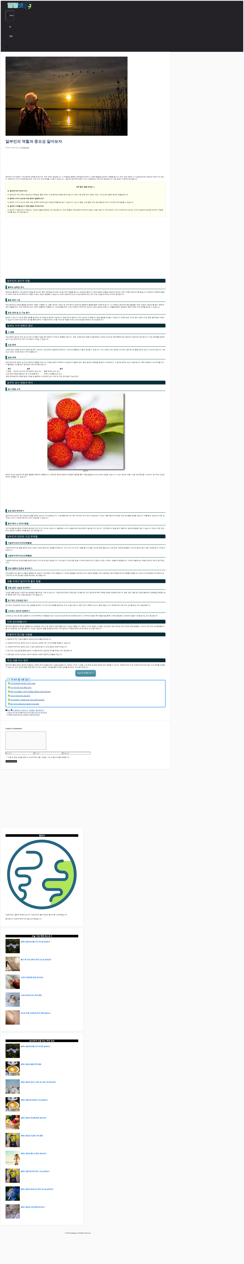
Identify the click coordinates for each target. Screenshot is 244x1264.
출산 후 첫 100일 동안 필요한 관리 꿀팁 (24, 704)
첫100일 (32, 710)
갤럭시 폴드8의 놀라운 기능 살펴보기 (34, 1100)
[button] (7, 47)
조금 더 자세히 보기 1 (85, 673)
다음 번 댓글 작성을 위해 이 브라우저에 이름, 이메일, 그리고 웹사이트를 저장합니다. (39, 757)
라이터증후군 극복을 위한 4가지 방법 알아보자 (27, 700)
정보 (11, 36)
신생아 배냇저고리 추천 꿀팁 (31, 995)
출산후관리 (40, 710)
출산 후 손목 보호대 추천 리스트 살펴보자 (36, 959)
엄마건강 (25, 710)
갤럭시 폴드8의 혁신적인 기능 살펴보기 (35, 1171)
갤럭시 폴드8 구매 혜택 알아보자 (33, 1207)
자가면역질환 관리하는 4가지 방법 (22, 683)
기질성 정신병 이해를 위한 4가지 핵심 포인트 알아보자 (27, 712)
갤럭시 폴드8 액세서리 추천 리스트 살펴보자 (37, 1189)
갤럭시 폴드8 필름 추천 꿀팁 (31, 1064)
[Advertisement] (85, 247)
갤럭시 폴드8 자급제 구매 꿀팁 (32, 1135)
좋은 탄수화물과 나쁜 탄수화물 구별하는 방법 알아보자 (30, 691)
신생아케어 (16, 710)
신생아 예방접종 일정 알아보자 (32, 977)
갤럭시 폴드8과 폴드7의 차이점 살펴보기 (35, 942)
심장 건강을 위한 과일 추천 (20, 696)
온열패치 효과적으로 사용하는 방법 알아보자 (23, 715)
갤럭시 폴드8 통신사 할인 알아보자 (33, 1153)
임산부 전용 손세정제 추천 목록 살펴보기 (36, 1013)
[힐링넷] (19, 9)
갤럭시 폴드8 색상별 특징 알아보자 (33, 1118)
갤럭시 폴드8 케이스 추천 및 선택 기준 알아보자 (38, 1082)
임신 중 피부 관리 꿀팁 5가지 (20, 687)
